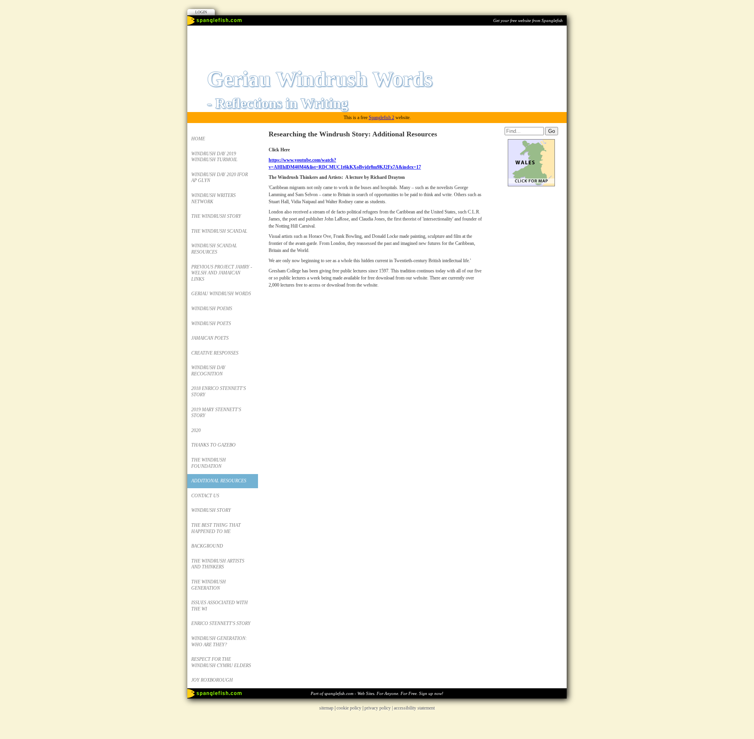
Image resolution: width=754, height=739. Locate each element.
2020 (196, 430)
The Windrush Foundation (208, 463)
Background (207, 546)
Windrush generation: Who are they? (219, 641)
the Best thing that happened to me (216, 528)
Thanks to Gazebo (213, 445)
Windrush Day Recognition (208, 371)
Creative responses (214, 353)
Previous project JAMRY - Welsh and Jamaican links (221, 273)
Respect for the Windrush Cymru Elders (221, 662)
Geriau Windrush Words (221, 293)
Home (198, 139)
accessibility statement (414, 708)
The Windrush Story (216, 216)
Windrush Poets (211, 323)
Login (201, 12)
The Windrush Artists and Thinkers (217, 564)
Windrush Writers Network (213, 198)
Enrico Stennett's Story (221, 623)
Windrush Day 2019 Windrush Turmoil (214, 157)
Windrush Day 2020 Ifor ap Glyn (219, 178)
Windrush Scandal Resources (214, 249)
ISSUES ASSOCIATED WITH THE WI (219, 606)
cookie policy (349, 708)
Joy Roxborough (212, 680)
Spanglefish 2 (381, 117)
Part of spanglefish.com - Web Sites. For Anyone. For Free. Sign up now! (377, 693)
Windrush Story (211, 510)
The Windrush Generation (208, 585)
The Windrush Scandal (219, 231)
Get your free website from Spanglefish (528, 20)
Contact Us (205, 495)
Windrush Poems (211, 308)
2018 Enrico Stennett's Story (218, 391)
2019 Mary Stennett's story (216, 413)
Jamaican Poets (210, 338)
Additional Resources (218, 480)
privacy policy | (379, 708)
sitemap (326, 708)
